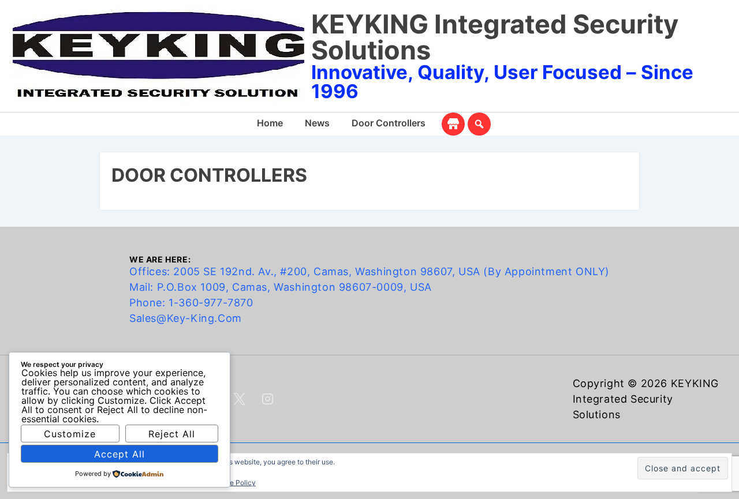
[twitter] (239, 399)
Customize (70, 434)
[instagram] (268, 399)
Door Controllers (389, 123)
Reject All (171, 434)
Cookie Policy (233, 482)
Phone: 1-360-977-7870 (191, 303)
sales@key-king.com (185, 318)
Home (270, 123)
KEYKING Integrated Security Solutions (494, 37)
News (317, 123)
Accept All (119, 454)
